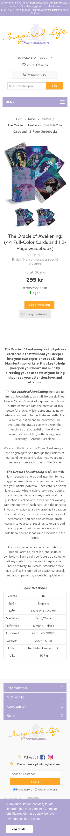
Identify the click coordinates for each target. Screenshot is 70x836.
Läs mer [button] (36, 819)
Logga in (46, 57)
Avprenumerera (47, 789)
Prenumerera (24, 789)
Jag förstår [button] (19, 829)
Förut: (29, 272)
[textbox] (26, 85)
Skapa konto (27, 57)
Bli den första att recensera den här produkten (36, 261)
